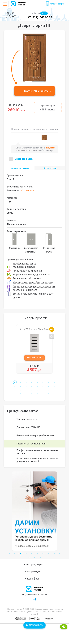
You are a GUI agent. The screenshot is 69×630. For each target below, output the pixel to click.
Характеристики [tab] (19, 168)
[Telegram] (34, 599)
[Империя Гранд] (18, 3)
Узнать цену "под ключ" (34, 358)
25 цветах (50, 148)
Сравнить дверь (24, 159)
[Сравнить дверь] (51, 337)
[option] (34, 58)
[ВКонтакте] (27, 599)
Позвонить (34, 625)
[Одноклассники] (42, 599)
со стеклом (27, 190)
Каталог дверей (57, 4)
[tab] (49, 168)
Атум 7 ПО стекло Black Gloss (34, 329)
